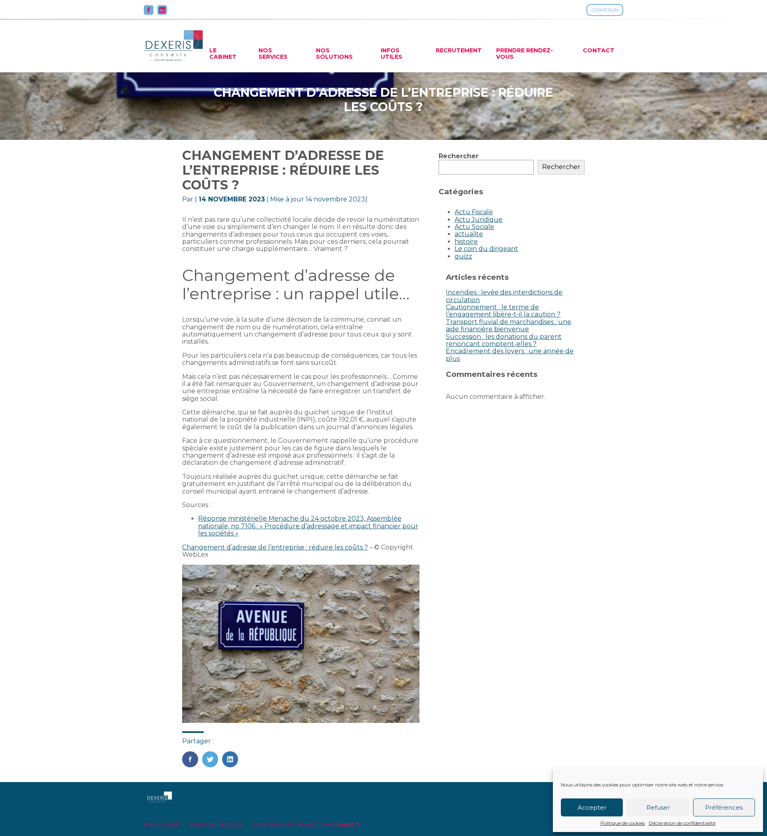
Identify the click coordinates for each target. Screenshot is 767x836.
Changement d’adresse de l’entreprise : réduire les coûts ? (275, 547)
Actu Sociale (474, 227)
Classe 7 (346, 824)
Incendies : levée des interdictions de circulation (504, 296)
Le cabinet (222, 53)
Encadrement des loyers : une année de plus (510, 354)
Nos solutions (334, 53)
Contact (598, 50)
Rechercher (459, 156)
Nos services (273, 53)
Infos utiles (391, 53)
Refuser (658, 807)
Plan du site (161, 825)
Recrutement (459, 50)
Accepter (592, 807)
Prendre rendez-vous (524, 53)
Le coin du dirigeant (486, 249)
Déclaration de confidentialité (682, 823)
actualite (469, 234)
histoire (466, 241)
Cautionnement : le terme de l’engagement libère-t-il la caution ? (503, 310)
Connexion (605, 10)
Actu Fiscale (474, 212)
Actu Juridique (479, 219)
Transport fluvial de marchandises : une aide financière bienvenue (508, 325)
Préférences (724, 807)
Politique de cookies (622, 823)
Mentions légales (215, 825)
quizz (463, 256)
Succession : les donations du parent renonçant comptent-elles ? (504, 340)
